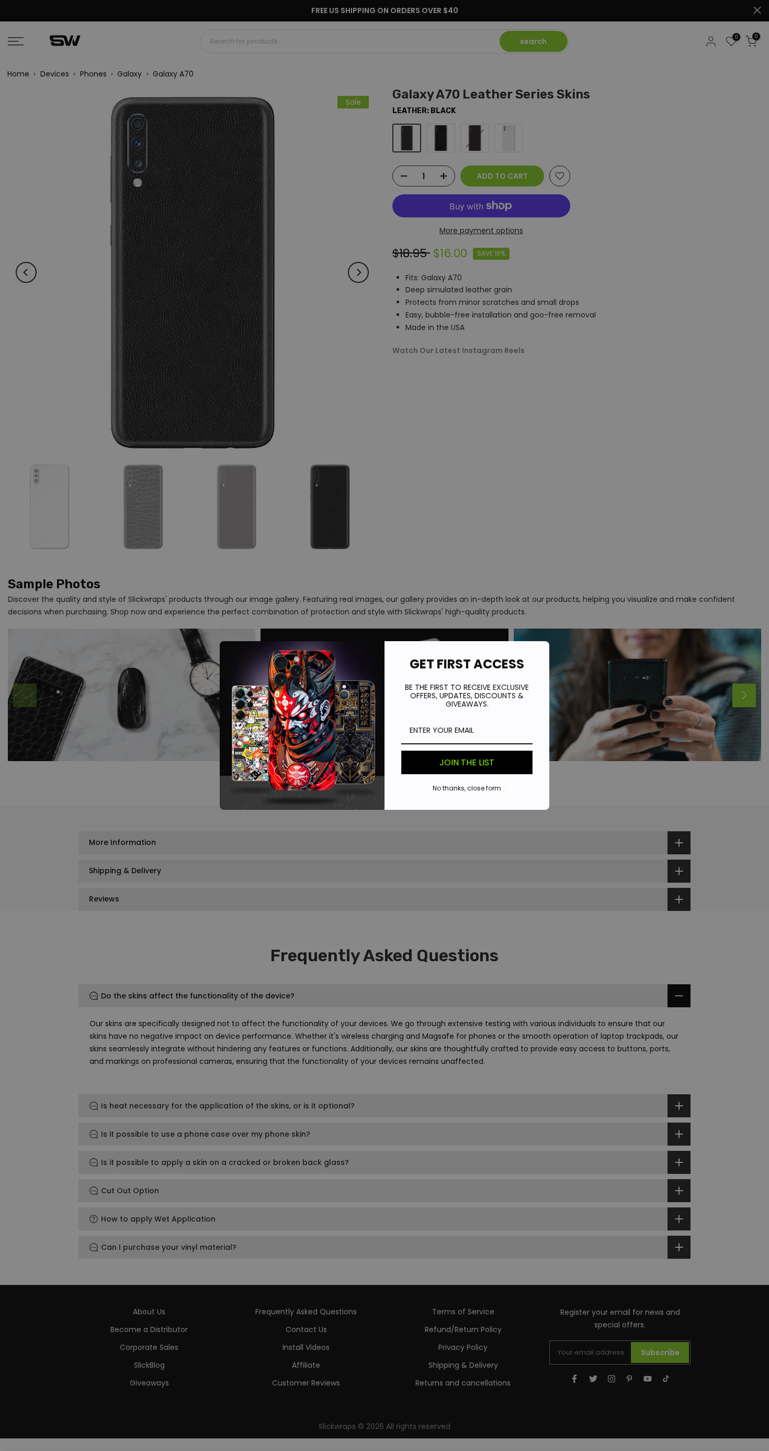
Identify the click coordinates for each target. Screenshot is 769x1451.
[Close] (536, 653)
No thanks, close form (467, 788)
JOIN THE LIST (466, 762)
